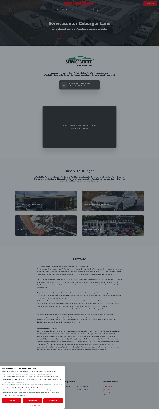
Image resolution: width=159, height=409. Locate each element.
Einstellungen (32, 401)
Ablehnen (11, 401)
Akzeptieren (53, 401)
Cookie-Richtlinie (34, 406)
